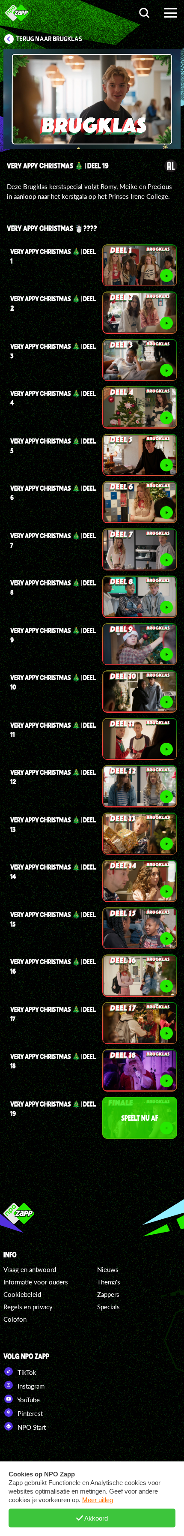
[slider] (93, 138)
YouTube (28, 1400)
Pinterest (29, 1413)
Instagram (30, 1386)
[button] (46, 100)
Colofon (15, 1319)
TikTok (26, 1372)
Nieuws (108, 1269)
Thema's (108, 1282)
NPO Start (31, 1427)
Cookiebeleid (22, 1294)
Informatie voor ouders (35, 1282)
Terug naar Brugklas (49, 39)
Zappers (108, 1294)
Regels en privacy (28, 1307)
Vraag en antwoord (29, 1269)
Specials (108, 1307)
